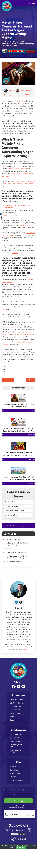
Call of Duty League (10, 215)
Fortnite (9, 548)
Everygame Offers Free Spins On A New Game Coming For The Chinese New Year (18, 430)
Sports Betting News (12, 506)
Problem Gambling (16, 780)
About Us (13, 766)
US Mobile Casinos (17, 703)
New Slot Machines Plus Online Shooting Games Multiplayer (16, 557)
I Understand (21, 847)
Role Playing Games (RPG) (15, 561)
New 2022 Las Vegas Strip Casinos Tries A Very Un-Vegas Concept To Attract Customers (18, 478)
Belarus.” (15, 253)
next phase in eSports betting (21, 334)
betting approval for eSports (17, 168)
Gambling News (15, 741)
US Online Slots (15, 710)
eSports (4, 309)
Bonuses (13, 717)
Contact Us (14, 770)
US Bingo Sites (15, 706)
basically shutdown (19, 101)
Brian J (18, 608)
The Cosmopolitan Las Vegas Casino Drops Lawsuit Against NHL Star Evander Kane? (18, 183)
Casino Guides (15, 738)
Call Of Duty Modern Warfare (16, 552)
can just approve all (9, 327)
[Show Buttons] (1, 213)
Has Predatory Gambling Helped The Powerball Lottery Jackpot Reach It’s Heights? (18, 454)
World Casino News (11, 515)
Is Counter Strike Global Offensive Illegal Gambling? (17, 544)
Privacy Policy (15, 773)
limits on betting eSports (24, 342)
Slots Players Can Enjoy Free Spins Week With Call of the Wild (18, 405)
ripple (5, 166)
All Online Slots (15, 713)
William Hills (5, 344)
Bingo (12, 720)
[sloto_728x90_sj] (18, 50)
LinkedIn (25, 649)
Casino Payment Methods (16, 746)
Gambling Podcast (11, 502)
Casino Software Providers (16, 751)
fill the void (29, 111)
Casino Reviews (15, 734)
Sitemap (13, 777)
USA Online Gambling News (14, 510)
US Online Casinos (16, 700)
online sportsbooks (25, 225)
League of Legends (13, 539)
